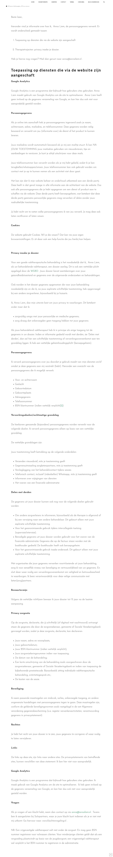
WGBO (34, 271)
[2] (61, 406)
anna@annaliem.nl (81, 812)
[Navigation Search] (104, 2)
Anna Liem (12, 2)
